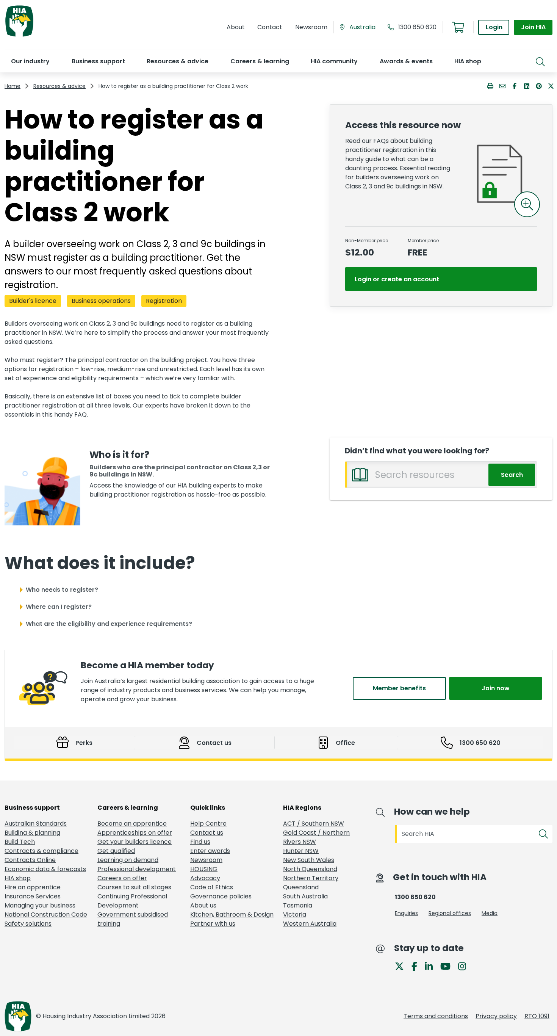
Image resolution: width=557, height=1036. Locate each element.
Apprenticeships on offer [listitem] (134, 832)
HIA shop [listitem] (18, 878)
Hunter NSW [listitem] (301, 850)
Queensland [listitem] (301, 887)
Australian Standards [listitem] (36, 823)
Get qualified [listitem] (116, 850)
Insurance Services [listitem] (33, 896)
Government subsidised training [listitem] (132, 919)
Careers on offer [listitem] (122, 878)
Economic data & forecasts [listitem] (45, 869)
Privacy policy (496, 1016)
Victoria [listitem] (294, 914)
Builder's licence (32, 301)
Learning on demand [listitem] (127, 860)
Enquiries (406, 913)
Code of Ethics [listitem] (211, 887)
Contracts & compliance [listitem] (41, 850)
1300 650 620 (417, 27)
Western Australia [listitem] (309, 923)
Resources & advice (59, 86)
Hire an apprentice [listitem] (33, 887)
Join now (496, 688)
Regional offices (450, 913)
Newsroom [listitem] (206, 860)
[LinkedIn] (432, 965)
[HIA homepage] (19, 35)
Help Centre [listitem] (208, 823)
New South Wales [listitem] (308, 860)
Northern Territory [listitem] (310, 878)
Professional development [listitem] (136, 869)
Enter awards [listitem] (210, 850)
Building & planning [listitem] (32, 832)
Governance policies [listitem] (221, 896)
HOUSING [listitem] (203, 869)
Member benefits (399, 688)
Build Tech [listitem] (20, 841)
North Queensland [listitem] (310, 869)
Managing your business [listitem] (40, 905)
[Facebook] (417, 965)
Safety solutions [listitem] (28, 923)
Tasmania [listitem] (297, 905)
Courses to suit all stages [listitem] (134, 887)
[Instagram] (465, 965)
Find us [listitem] (200, 841)
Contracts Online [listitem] (30, 860)
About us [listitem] (203, 905)
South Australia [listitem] (305, 896)
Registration (164, 301)
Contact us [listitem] (206, 832)
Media (490, 913)
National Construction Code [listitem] (46, 914)
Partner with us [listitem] (212, 923)
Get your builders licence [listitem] (134, 841)
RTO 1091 (536, 1016)
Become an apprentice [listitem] (132, 823)
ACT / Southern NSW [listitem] (313, 823)
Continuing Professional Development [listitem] (132, 901)
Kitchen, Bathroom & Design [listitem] (232, 914)
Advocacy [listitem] (205, 878)
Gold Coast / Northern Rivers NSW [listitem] (316, 837)
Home (12, 86)
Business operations (101, 301)
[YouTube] (448, 965)
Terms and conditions (436, 1016)
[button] (30, 61)
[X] (402, 965)
